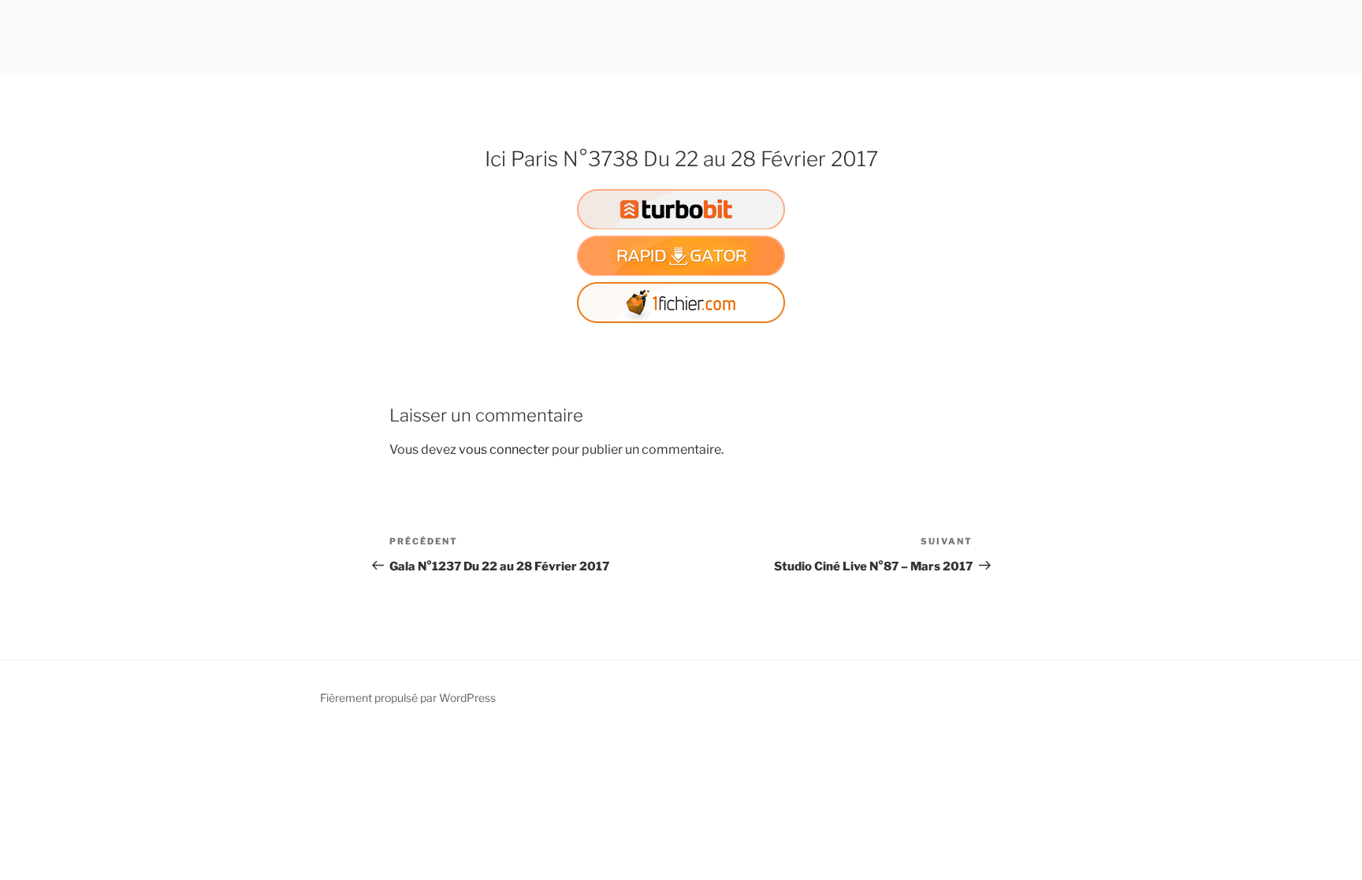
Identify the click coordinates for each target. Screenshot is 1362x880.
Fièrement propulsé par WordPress (408, 697)
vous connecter (504, 449)
